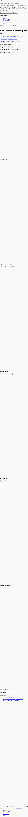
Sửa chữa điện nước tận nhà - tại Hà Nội (10, 3)
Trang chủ (5, 18)
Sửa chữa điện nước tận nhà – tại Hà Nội (17, 806)
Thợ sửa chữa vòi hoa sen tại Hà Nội (11, 700)
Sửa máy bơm (6, 21)
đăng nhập (7, 47)
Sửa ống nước (6, 20)
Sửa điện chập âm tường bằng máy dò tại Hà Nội (13, 697)
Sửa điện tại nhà (6, 19)
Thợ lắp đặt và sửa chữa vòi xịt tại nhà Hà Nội (13, 699)
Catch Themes (19, 808)
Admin (13, 36)
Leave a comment (19, 36)
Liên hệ (4, 23)
